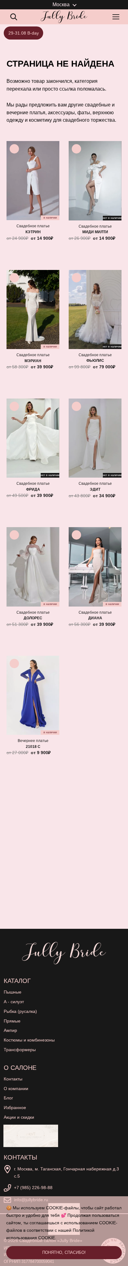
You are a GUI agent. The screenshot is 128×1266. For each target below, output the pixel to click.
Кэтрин (33, 232)
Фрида (33, 489)
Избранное (15, 1107)
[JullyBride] (64, 17)
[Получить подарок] (30, 1136)
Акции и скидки (19, 1117)
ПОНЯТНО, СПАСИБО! (64, 1252)
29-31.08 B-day (23, 33)
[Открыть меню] (117, 16)
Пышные (12, 992)
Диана (95, 618)
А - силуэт (14, 1001)
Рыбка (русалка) (20, 1011)
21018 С (33, 746)
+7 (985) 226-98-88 (33, 1187)
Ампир (10, 1030)
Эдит (95, 489)
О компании (16, 1088)
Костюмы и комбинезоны (29, 1039)
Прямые (12, 1020)
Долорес (33, 618)
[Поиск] (14, 16)
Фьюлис (95, 360)
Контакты (13, 1078)
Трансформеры (20, 1049)
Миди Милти (95, 232)
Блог (8, 1097)
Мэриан (33, 361)
